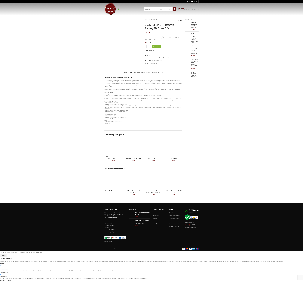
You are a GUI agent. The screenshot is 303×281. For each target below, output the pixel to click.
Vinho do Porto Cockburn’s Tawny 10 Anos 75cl (113, 157)
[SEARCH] (174, 9)
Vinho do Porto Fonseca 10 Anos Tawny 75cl (173, 157)
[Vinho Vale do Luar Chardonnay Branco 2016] (187, 52)
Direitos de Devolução (174, 221)
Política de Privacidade (174, 215)
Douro (156, 19)
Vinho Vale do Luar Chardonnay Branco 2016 (194, 51)
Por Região (151, 19)
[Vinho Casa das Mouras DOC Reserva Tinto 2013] (187, 64)
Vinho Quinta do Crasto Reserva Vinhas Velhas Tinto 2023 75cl (194, 38)
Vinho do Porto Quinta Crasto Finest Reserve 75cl (153, 191)
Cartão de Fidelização (174, 223)
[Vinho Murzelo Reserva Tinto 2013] (187, 75)
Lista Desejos (156, 221)
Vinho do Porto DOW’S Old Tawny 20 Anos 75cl (153, 157)
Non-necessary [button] (3, 272)
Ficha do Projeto (108, 241)
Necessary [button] (2, 263)
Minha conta (156, 215)
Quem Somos (172, 212)
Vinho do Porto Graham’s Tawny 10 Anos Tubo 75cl (133, 157)
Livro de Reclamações (174, 226)
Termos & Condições (174, 218)
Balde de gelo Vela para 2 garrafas (194, 25)
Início (146, 19)
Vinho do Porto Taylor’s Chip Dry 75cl (133, 191)
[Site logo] (110, 9)
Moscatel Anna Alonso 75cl (113, 191)
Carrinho (155, 218)
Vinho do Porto (155, 57)
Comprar (155, 212)
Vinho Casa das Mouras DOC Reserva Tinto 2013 (194, 63)
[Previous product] (178, 20)
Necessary (2, 267)
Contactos (155, 223)
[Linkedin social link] (192, 1)
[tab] (128, 71)
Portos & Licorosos (168, 57)
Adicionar (156, 46)
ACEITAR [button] (35, 252)
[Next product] (181, 20)
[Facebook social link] (188, 1)
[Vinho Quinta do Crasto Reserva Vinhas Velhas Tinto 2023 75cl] (187, 39)
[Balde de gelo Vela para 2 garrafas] (187, 26)
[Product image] (113, 147)
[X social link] (190, 1)
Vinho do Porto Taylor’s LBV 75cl (173, 191)
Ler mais (40, 252)
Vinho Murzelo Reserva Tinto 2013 (194, 74)
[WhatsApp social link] (194, 1)
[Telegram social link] (196, 1)
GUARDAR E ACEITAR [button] (5, 280)
